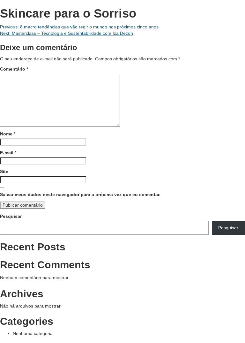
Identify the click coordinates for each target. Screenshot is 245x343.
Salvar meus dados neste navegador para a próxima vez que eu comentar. (80, 194)
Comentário (14, 69)
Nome (7, 133)
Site (4, 171)
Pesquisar (11, 216)
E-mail (8, 152)
